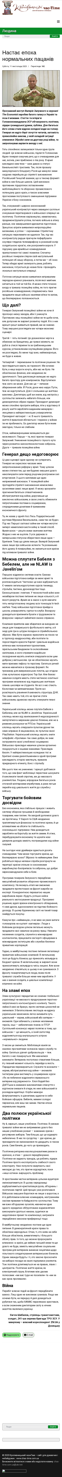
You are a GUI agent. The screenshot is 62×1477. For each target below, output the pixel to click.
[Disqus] (31, 1384)
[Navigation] (58, 22)
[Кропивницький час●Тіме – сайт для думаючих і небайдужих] (31, 8)
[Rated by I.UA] (31, 1470)
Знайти (55, 36)
